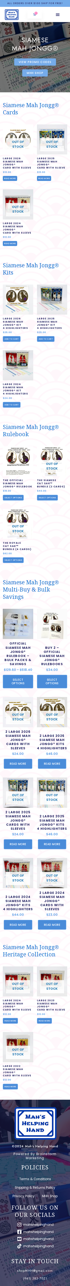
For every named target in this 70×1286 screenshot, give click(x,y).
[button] (58, 14)
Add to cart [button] (11, 339)
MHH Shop (50, 1196)
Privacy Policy (24, 1196)
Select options (13, 497)
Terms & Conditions (35, 1179)
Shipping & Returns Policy (35, 1187)
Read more (10, 178)
